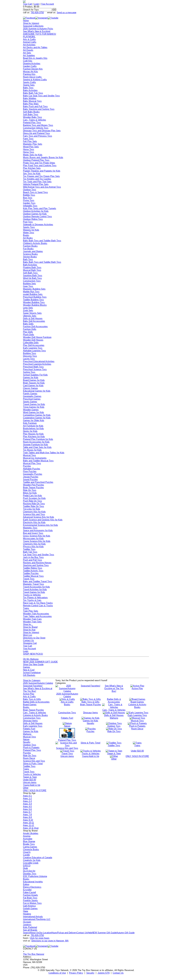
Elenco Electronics (32, 887)
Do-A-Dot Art (29, 871)
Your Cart (27, 4)
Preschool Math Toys (33, 366)
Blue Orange (29, 841)
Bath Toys (28, 259)
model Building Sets (32, 294)
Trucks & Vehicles (32, 595)
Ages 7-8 (27, 814)
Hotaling (27, 914)
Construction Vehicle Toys (35, 128)
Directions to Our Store (34, 638)
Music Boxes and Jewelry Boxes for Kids (43, 157)
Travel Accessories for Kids (36, 587)
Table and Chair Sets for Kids (37, 447)
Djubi (25, 868)
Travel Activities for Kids (35, 589)
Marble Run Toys (31, 291)
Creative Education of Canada (37, 857)
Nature (26, 739)
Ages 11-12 (28, 825)
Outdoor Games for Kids (35, 214)
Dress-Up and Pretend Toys (36, 133)
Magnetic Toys (30, 527)
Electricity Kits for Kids (34, 522)
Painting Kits (29, 74)
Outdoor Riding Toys (33, 219)
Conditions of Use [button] (57, 973)
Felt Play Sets (30, 141)
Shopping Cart (30, 643)
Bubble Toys (29, 195)
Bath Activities (30, 264)
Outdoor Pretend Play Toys (36, 160)
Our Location (45, 932)
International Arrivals (33, 916)
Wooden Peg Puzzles (33, 485)
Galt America (29, 906)
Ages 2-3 (27, 801)
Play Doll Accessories (33, 345)
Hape (25, 911)
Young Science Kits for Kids (36, 541)
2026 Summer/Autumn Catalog (38, 683)
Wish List (27, 635)
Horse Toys (28, 149)
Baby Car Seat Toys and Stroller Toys (41, 95)
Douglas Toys (29, 873)
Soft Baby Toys (30, 114)
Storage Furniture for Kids (35, 444)
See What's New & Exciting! (36, 31)
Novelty (26, 742)
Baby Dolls (28, 324)
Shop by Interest (31, 23)
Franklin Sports (30, 900)
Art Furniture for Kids (33, 426)
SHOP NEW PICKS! (33, 654)
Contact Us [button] (118, 973)
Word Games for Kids (33, 412)
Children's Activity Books (35, 243)
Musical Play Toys (32, 463)
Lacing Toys (29, 358)
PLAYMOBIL (29, 36)
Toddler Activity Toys (33, 570)
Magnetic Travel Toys (33, 584)
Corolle (26, 855)
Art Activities (29, 44)
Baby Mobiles (29, 98)
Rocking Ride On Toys (34, 503)
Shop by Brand (30, 627)
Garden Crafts (30, 66)
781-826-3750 (37, 12)
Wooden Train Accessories (36, 613)
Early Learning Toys (32, 348)
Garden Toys (29, 203)
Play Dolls (28, 332)
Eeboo (26, 884)
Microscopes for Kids (33, 538)
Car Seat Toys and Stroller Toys (38, 554)
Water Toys (28, 232)
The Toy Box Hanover (33, 954)
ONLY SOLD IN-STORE (34, 790)
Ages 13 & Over (31, 828)
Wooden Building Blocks (35, 305)
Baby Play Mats (31, 103)
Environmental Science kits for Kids (40, 525)
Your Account (47, 4)
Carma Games (30, 847)
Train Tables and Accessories (37, 616)
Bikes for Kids (30, 493)
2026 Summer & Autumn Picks (38, 28)
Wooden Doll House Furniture (37, 337)
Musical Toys (29, 455)
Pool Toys (28, 222)
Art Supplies (29, 55)
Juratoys (27, 924)
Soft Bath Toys (30, 273)
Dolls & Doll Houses (32, 318)
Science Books (30, 254)
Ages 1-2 (27, 798)
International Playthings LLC (36, 919)
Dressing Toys (30, 356)
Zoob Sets (28, 310)
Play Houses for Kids (33, 434)
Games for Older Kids (33, 420)
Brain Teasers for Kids (34, 383)
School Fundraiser (32, 672)
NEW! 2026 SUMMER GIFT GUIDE (40, 662)
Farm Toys (28, 138)
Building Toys (29, 353)
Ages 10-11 (28, 822)
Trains (26, 608)
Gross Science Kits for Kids (36, 536)
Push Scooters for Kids (34, 498)
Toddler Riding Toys (32, 568)
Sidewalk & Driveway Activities (38, 224)
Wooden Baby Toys (32, 117)
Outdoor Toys (29, 189)
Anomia (26, 836)
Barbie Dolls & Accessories (36, 702)
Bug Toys (27, 197)
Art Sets (27, 52)
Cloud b (26, 852)
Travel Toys (28, 578)
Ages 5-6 (27, 809)
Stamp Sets (29, 85)
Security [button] (90, 973)
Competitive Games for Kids (37, 415)
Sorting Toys (29, 372)
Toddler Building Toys (33, 299)
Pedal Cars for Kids (32, 495)
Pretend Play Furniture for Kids (38, 439)
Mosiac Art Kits (30, 71)
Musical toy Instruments (35, 458)
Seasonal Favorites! (32, 685)
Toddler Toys (29, 549)
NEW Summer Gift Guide (104, 932)
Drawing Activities (31, 63)
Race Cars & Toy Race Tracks (38, 603)
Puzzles (27, 466)
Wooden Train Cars (32, 619)
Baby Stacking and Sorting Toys (38, 109)
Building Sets (29, 283)
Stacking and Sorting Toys (36, 565)
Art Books (28, 238)
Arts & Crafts (29, 39)
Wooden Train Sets (32, 621)
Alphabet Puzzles (31, 468)
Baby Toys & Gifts (32, 699)
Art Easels (28, 50)
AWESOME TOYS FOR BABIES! (39, 34)
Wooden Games (31, 409)
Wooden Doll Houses (33, 340)
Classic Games (30, 388)
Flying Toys (28, 200)
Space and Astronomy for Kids (38, 530)
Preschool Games (31, 399)
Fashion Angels (30, 895)
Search (26, 932)
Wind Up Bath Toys (32, 278)
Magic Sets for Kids (32, 154)
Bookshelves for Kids (33, 428)
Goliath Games (30, 908)
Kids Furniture (30, 423)
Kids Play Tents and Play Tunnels (39, 208)
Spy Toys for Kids (31, 173)
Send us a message (66, 12)
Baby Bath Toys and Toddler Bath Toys (42, 240)
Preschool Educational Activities (38, 361)
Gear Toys (28, 286)
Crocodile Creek (30, 863)
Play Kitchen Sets (32, 168)
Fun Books (28, 248)
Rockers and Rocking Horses (37, 562)
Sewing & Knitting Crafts (35, 79)
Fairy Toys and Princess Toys (37, 136)
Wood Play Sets (31, 146)
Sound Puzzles (30, 479)
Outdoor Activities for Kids (36, 211)
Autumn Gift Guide (125, 932)
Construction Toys (32, 281)
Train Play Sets (30, 611)
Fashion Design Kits (33, 69)
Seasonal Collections (33, 26)
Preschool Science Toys (35, 369)
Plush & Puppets (31, 747)
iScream (27, 922)
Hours (54, 932)
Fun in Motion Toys (32, 903)
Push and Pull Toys (32, 560)
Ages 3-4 (27, 804)
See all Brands (30, 930)
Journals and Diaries (33, 251)
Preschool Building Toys (35, 297)
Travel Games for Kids (34, 404)
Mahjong (27, 734)
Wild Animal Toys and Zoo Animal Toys (42, 187)
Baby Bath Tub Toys (33, 93)
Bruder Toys (29, 844)
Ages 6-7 (27, 812)
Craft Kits (27, 61)
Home (26, 20)
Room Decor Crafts (32, 77)
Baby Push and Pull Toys (35, 106)
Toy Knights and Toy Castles (37, 179)
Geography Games (32, 396)
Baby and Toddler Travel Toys (37, 581)
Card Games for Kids (33, 385)
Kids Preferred (30, 927)
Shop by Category (31, 680)
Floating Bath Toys (32, 267)
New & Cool (28, 670)
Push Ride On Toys (32, 501)
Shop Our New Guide (33, 664)
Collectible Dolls (31, 342)
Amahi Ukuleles (30, 833)
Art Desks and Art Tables (35, 47)
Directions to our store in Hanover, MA (50, 940)
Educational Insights (33, 881)
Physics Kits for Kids (33, 546)
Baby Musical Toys (32, 101)
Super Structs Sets (32, 313)
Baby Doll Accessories (34, 321)
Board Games (29, 704)
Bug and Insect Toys (33, 533)
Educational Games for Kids (36, 391)
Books (26, 235)
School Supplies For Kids (35, 375)
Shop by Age (29, 629)
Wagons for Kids (31, 230)
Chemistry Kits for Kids (34, 511)
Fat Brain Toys (30, 897)
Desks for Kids (30, 431)
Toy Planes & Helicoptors (35, 597)
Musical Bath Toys (32, 270)
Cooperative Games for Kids (37, 417)
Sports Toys (29, 227)
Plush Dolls (28, 334)
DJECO (26, 865)
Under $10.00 (29, 779)
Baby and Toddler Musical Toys (38, 460)
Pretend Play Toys (32, 122)
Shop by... (28, 624)
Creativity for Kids (31, 860)
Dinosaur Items (30, 720)
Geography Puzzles (32, 474)
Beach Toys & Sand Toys (35, 192)
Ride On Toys (29, 490)
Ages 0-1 (27, 796)
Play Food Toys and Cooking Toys (39, 165)
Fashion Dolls (29, 329)
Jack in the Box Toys (33, 557)
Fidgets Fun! (29, 728)
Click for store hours (39, 938)
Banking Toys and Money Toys (38, 125)
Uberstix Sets (29, 315)
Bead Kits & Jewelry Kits (35, 58)
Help (90, 932)
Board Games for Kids (34, 380)
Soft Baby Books (31, 112)
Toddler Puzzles (31, 573)
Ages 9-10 (28, 820)
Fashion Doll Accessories (35, 326)
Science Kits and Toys (34, 514)
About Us (34, 932)
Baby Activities (30, 90)
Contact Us (28, 640)
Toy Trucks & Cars (32, 600)
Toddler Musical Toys (33, 576)
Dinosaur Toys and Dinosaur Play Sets (42, 130)
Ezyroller (27, 889)
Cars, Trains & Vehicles (34, 120)
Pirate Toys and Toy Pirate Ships (39, 163)
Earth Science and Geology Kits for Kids (42, 519)
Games (26, 667)
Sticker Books (30, 256)
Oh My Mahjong (30, 659)
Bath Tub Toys (30, 552)
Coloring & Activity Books (35, 715)
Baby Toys (28, 87)
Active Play (28, 694)
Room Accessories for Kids (36, 442)
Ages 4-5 (27, 806)
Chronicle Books (31, 849)
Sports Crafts (29, 82)
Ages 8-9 (27, 817)
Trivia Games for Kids (33, 407)
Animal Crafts (29, 42)
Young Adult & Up (31, 785)
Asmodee (27, 838)
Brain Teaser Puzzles (33, 487)
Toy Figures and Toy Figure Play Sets (41, 176)
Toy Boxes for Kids (32, 450)
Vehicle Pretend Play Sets (36, 184)
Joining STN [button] (104, 973)
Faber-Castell (29, 892)
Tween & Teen (30, 777)
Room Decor (29, 758)
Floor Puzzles (29, 471)
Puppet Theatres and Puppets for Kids (41, 171)
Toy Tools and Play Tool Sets (37, 181)
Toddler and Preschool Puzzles (38, 482)
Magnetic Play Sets (32, 144)
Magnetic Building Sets (34, 289)
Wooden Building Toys (34, 302)
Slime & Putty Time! (33, 763)
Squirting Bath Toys (32, 275)
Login (36, 4)
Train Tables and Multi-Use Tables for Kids (43, 452)
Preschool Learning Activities (37, 364)
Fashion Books (30, 246)
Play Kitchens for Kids (34, 436)
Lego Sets (28, 307)
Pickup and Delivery (67, 932)
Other (25, 787)
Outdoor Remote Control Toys (37, 216)
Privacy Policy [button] (76, 973)
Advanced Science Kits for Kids (38, 517)
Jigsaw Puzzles (30, 477)
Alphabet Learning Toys (34, 350)
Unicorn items (29, 782)
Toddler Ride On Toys (33, 506)
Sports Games (30, 401)
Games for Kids (30, 377)
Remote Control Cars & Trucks (38, 605)
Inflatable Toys (30, 205)
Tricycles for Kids (31, 509)
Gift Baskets (29, 675)
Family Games (30, 393)
